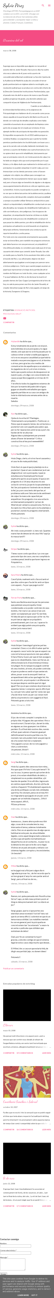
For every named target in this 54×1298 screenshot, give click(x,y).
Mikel (13, 866)
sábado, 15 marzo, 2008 (22, 961)
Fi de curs (8, 1178)
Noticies (30, 310)
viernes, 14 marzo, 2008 (21, 883)
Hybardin (15, 341)
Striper (14, 549)
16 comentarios (25, 1129)
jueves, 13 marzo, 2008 (21, 858)
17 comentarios (25, 1206)
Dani (13, 817)
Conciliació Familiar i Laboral (20, 1102)
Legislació (19, 310)
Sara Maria (16, 574)
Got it (34, 1295)
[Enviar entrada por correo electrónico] (4, 319)
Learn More (23, 1295)
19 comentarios (25, 1053)
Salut (18, 314)
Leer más (46, 1053)
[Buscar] (43, 4)
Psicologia (9, 314)
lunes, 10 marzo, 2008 (20, 566)
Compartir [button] (8, 322)
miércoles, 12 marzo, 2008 (23, 754)
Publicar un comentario (13, 968)
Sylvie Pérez (13, 5)
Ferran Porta (16, 597)
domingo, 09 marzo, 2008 (22, 405)
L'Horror (8, 1025)
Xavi (13, 413)
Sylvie (13, 454)
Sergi (13, 762)
